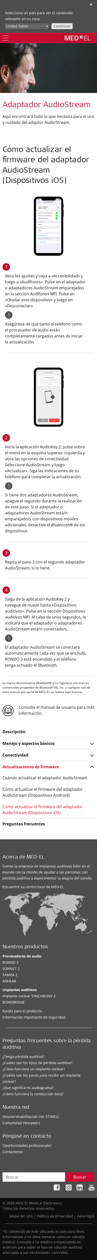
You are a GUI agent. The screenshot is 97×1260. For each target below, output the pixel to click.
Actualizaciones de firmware (30, 767)
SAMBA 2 (9, 974)
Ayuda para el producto (22, 1011)
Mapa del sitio (21, 1216)
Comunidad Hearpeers (21, 1122)
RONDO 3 (10, 962)
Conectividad (15, 755)
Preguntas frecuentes (23, 824)
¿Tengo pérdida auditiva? (23, 1056)
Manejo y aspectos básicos (28, 743)
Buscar (79, 1177)
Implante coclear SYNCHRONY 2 (28, 996)
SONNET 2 (11, 968)
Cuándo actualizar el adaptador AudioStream (44, 778)
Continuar (62, 26)
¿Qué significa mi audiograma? (27, 1087)
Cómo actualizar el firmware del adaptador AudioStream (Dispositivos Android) (42, 792)
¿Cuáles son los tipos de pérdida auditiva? (37, 1062)
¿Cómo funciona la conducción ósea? (32, 1094)
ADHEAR (9, 981)
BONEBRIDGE (13, 1002)
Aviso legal (86, 1216)
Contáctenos (12, 1151)
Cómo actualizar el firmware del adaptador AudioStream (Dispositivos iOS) (42, 809)
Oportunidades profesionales (26, 1145)
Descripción (14, 731)
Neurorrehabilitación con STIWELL (30, 1116)
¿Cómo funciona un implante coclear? (33, 1069)
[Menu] (5, 38)
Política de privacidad (55, 1216)
